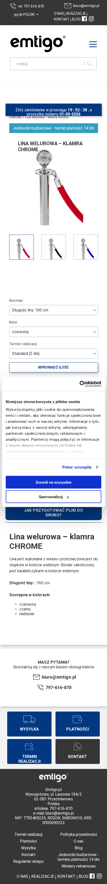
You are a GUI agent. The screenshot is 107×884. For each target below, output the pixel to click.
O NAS (59, 13)
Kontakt (28, 854)
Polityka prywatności (78, 834)
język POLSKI (24, 14)
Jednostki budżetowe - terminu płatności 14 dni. (78, 857)
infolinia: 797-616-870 (54, 808)
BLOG (76, 19)
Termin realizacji (28, 834)
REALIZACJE (75, 13)
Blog (79, 848)
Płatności (28, 841)
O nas (78, 841)
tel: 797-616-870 (31, 6)
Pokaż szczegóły (77, 467)
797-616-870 (58, 687)
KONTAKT (62, 19)
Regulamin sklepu (28, 861)
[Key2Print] (30, 44)
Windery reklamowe (78, 866)
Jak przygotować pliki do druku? (53, 512)
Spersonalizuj (51, 497)
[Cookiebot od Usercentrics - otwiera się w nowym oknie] (79, 384)
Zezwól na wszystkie (53, 482)
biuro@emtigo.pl (86, 6)
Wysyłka (28, 848)
